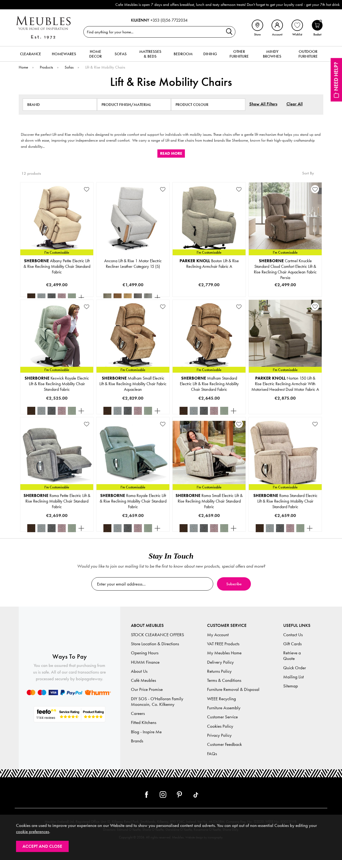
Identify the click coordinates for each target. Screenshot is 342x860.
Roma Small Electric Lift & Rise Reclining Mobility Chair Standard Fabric (209, 501)
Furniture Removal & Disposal (233, 689)
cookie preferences (32, 831)
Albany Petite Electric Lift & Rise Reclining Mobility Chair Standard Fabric (57, 266)
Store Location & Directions (155, 644)
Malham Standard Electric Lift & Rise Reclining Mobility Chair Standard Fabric (209, 383)
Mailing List (293, 677)
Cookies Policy (220, 726)
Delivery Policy (220, 662)
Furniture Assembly (223, 708)
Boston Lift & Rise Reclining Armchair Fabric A (209, 263)
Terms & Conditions (224, 680)
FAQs (212, 754)
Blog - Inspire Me (146, 732)
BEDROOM (183, 53)
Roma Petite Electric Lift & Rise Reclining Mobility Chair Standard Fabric (57, 501)
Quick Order (294, 668)
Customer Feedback (224, 744)
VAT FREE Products (223, 644)
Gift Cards (292, 644)
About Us (139, 671)
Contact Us (293, 635)
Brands (137, 741)
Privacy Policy (219, 735)
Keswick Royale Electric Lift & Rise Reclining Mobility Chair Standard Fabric (57, 383)
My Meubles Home (224, 653)
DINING (210, 53)
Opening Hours (144, 653)
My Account (218, 635)
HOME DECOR (95, 54)
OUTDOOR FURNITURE (308, 54)
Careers (138, 713)
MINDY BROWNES (272, 54)
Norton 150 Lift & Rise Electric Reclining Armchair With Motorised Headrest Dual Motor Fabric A (285, 383)
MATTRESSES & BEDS (150, 54)
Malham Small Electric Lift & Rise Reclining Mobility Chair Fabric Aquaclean (132, 383)
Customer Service (222, 717)
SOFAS (121, 53)
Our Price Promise (147, 689)
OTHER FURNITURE (239, 54)
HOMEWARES (64, 53)
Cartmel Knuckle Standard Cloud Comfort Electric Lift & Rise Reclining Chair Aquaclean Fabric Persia (285, 269)
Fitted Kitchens (143, 722)
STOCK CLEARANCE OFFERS (157, 635)
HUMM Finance (145, 662)
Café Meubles (143, 680)
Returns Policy (219, 671)
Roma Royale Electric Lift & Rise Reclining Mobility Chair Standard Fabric (133, 501)
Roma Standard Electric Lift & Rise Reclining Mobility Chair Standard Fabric (285, 501)
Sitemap (290, 686)
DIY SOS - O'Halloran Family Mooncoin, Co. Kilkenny (157, 701)
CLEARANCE (30, 53)
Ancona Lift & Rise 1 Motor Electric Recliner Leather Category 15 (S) (133, 263)
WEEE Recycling (221, 699)
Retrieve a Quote (292, 655)
